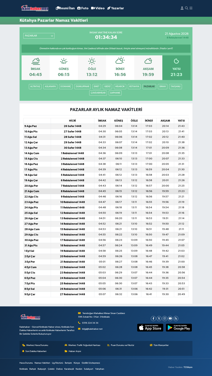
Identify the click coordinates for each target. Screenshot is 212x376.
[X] (159, 318)
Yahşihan (99, 369)
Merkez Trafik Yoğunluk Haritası (84, 345)
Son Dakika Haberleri (35, 351)
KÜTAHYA (134, 86)
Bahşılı (32, 369)
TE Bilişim (187, 367)
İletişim (68, 363)
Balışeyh (42, 369)
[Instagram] (164, 318)
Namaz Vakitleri (42, 363)
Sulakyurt (88, 369)
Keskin (79, 369)
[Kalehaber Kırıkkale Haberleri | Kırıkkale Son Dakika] (36, 8)
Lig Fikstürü (57, 363)
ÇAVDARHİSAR (98, 93)
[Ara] (186, 8)
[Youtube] (170, 318)
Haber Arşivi (75, 351)
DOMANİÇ (66, 86)
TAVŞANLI (175, 86)
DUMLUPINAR (82, 86)
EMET (96, 86)
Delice (59, 369)
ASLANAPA (50, 86)
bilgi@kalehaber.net (92, 329)
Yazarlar (117, 8)
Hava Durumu (26, 363)
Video (100, 8)
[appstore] (150, 328)
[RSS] (175, 318)
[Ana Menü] (190, 8)
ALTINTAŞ (35, 86)
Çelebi (51, 369)
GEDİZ (107, 86)
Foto (84, 8)
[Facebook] (153, 318)
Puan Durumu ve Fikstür (122, 345)
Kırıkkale (24, 369)
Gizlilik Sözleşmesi (91, 363)
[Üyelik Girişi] (182, 8)
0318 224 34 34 (90, 323)
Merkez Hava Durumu (37, 345)
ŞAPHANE (115, 93)
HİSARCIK (120, 86)
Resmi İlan (67, 8)
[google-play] (178, 328)
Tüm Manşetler (161, 345)
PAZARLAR (149, 86)
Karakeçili (69, 369)
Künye (77, 363)
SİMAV (162, 86)
